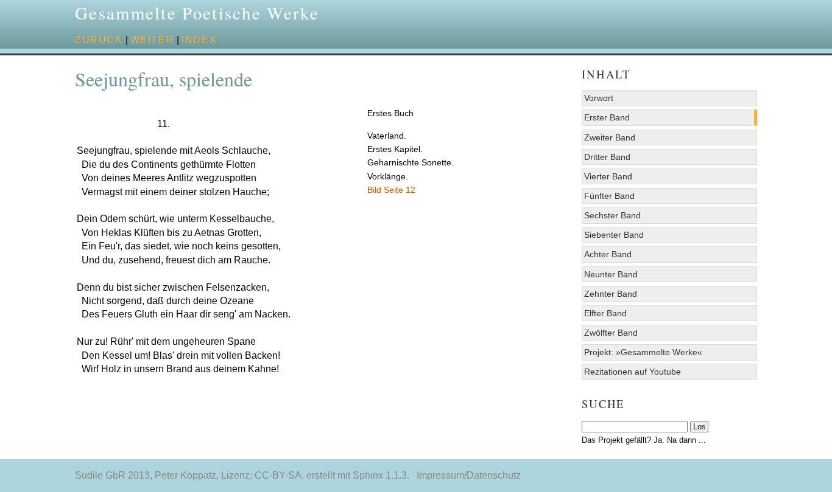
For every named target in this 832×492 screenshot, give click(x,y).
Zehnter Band (610, 294)
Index (199, 40)
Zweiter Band (609, 137)
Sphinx (368, 475)
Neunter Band (611, 274)
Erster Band (607, 117)
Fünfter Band (609, 196)
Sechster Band (612, 215)
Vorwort (598, 98)
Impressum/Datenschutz (469, 475)
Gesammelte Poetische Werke (197, 12)
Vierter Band (608, 176)
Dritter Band (607, 157)
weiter (152, 40)
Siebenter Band (614, 235)
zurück (99, 40)
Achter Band (608, 254)
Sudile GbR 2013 (112, 475)
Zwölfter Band (611, 333)
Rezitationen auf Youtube (632, 371)
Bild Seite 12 (391, 190)
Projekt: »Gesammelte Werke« (643, 352)
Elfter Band (605, 313)
